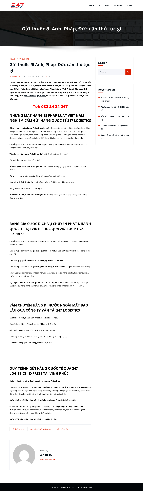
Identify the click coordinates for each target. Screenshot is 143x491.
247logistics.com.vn (84, 487)
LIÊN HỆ (130, 5)
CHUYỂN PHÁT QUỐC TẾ (19, 59)
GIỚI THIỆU (104, 5)
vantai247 (65, 487)
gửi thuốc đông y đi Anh (34, 95)
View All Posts (46, 459)
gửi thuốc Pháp (62, 429)
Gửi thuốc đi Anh (18, 429)
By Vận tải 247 (15, 76)
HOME (91, 5)
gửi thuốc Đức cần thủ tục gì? (40, 429)
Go (128, 72)
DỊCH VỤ (117, 5)
